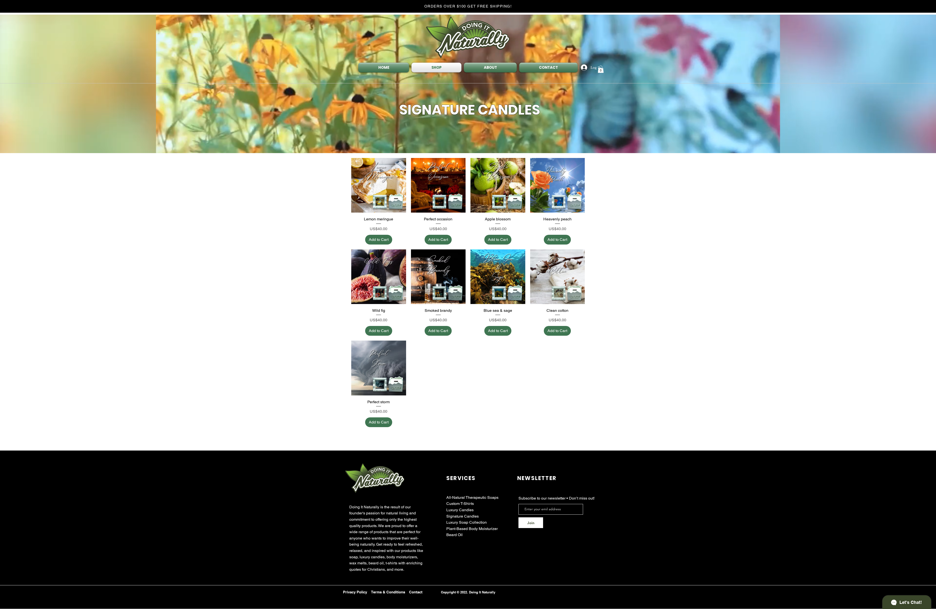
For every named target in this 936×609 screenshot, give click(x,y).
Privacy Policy (355, 592)
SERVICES (461, 478)
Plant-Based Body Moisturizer (472, 528)
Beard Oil (454, 534)
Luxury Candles (460, 510)
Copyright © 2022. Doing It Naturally (468, 592)
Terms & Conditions (388, 592)
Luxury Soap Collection (466, 522)
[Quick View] (378, 185)
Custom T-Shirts (460, 503)
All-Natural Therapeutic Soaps (472, 497)
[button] (601, 69)
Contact (415, 592)
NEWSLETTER (536, 478)
